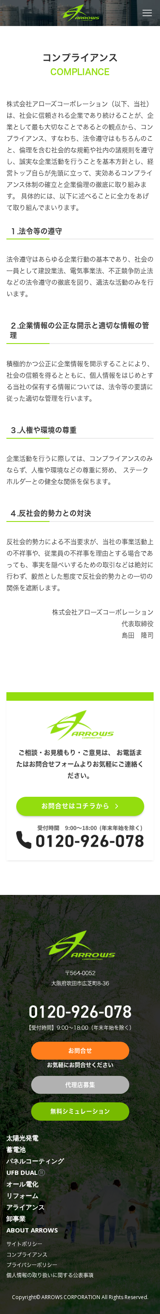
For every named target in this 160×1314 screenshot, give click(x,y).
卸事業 (16, 1218)
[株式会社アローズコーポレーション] (80, 13)
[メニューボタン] (147, 13)
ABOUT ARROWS (32, 1230)
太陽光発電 (22, 1137)
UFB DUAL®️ (26, 1172)
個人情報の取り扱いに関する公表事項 (49, 1275)
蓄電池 (16, 1149)
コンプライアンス (26, 1254)
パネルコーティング (35, 1161)
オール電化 (22, 1184)
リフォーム (22, 1195)
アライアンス (25, 1207)
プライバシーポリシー (31, 1264)
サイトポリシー (24, 1244)
